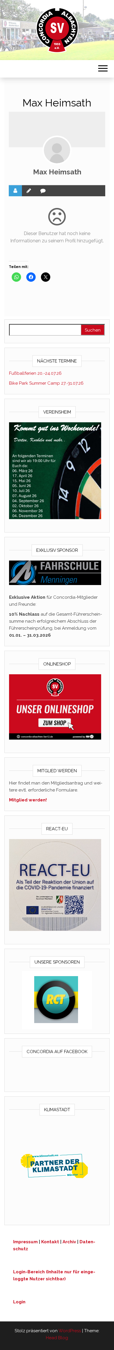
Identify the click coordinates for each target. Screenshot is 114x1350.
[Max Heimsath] (57, 150)
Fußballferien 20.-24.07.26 (35, 373)
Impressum (25, 1241)
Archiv (69, 1241)
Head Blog (57, 1337)
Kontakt (50, 1241)
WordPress (69, 1330)
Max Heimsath (57, 172)
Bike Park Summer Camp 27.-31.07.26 (46, 383)
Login (19, 1302)
